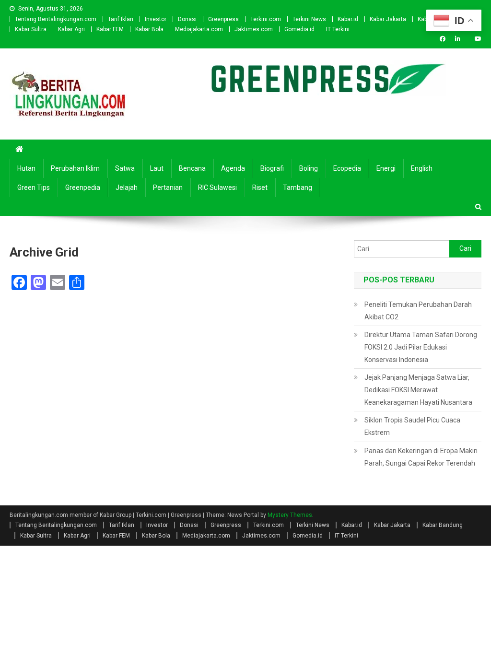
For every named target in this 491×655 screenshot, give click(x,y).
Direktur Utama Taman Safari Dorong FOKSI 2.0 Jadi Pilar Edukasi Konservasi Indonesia (420, 347)
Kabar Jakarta (388, 19)
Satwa (125, 168)
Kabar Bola (149, 29)
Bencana (192, 168)
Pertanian (168, 187)
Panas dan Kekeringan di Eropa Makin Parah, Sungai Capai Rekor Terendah (421, 457)
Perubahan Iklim (75, 168)
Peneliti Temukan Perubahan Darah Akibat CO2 (418, 311)
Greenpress (223, 19)
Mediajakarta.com (199, 29)
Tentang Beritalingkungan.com (55, 19)
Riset (260, 187)
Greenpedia (82, 187)
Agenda (233, 168)
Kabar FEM (110, 29)
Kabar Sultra (31, 29)
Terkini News (309, 19)
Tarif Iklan (120, 19)
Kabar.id (348, 19)
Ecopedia (347, 168)
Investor (155, 19)
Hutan (26, 168)
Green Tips (33, 187)
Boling (308, 168)
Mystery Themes (290, 515)
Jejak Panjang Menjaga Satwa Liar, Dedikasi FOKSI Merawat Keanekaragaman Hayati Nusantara (418, 390)
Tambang (297, 187)
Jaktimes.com (253, 29)
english (422, 168)
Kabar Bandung (442, 525)
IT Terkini (338, 29)
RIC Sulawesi (217, 187)
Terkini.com (265, 19)
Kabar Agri (71, 29)
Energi (386, 168)
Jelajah (127, 187)
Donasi (187, 19)
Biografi (272, 168)
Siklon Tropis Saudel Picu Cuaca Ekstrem (412, 426)
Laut (157, 168)
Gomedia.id (299, 29)
